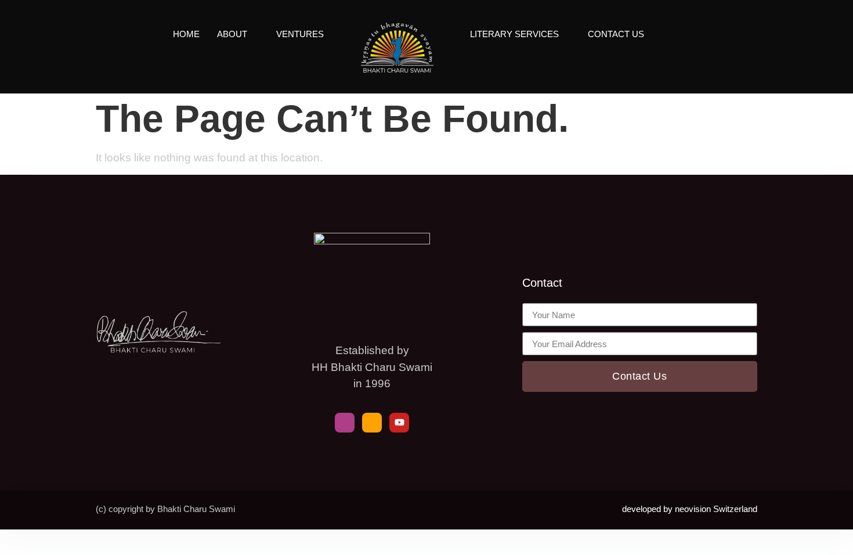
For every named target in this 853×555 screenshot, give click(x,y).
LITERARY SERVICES (514, 34)
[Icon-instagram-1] (345, 423)
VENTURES (300, 34)
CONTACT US (616, 34)
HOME (186, 34)
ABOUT (232, 34)
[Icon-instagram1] (372, 423)
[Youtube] (399, 423)
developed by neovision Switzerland (689, 509)
